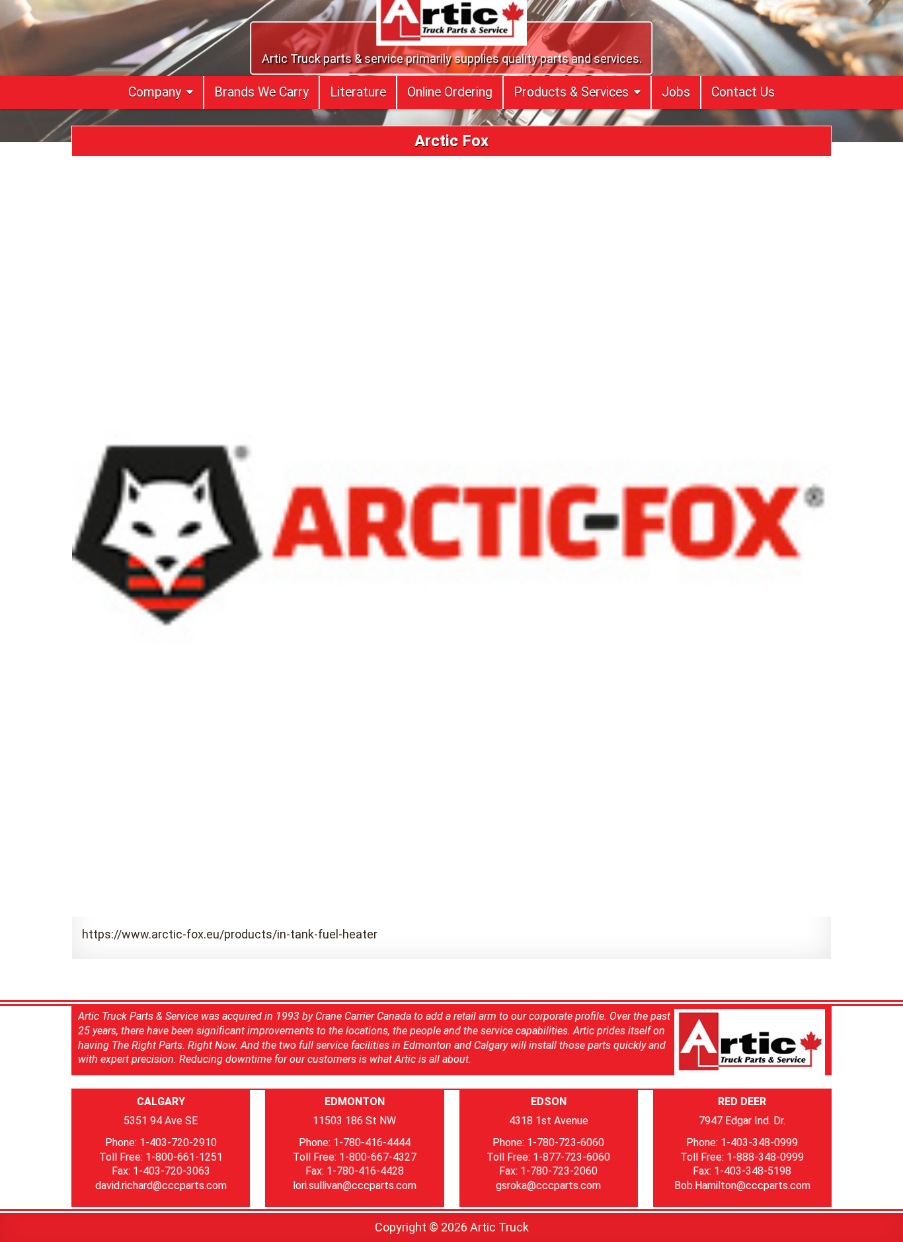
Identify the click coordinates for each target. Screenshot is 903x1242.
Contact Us (743, 92)
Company (154, 92)
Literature (358, 92)
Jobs (676, 92)
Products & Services (571, 92)
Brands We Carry (261, 92)
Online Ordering (449, 92)
